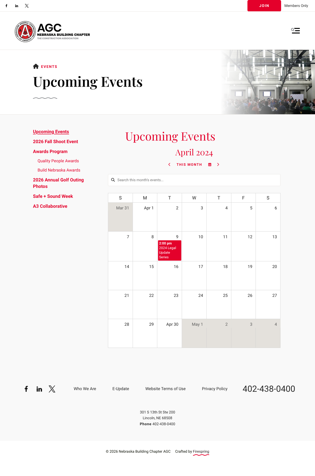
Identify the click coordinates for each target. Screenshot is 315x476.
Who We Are (85, 388)
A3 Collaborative (50, 206)
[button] (295, 30)
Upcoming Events (51, 131)
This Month (189, 165)
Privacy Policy (215, 388)
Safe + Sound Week (53, 196)
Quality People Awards (58, 161)
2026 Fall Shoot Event (55, 141)
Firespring (201, 451)
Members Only (296, 5)
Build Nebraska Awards (59, 170)
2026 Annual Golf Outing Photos (58, 183)
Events (49, 66)
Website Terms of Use (165, 388)
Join (264, 5)
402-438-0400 (269, 389)
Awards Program (50, 151)
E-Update (120, 388)
